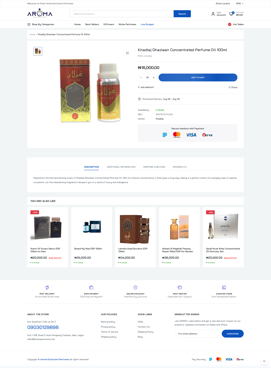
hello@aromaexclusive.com (41, 339)
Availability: (143, 110)
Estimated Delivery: (152, 99)
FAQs (140, 321)
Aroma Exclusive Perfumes (54, 359)
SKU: (140, 114)
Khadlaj (159, 118)
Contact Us (144, 326)
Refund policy (108, 321)
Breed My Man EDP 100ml (88, 248)
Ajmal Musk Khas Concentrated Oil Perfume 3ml (223, 250)
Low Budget (147, 24)
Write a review (145, 56)
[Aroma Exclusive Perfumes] (39, 13)
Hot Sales (238, 24)
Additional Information (121, 166)
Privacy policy (108, 326)
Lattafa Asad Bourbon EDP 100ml (132, 250)
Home (77, 24)
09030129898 (43, 327)
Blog (140, 336)
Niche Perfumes (127, 24)
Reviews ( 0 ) (180, 166)
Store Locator (223, 3)
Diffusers (109, 24)
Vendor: (141, 118)
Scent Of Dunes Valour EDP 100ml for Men (45, 250)
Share (234, 87)
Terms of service (109, 331)
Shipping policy (108, 336)
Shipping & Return (154, 166)
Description (91, 166)
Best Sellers (92, 24)
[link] (62, 215)
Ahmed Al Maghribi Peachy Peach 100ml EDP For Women (177, 250)
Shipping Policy (145, 331)
